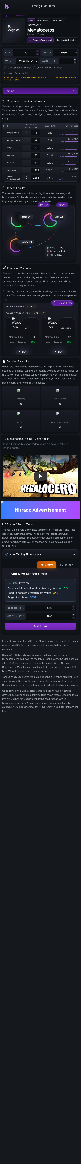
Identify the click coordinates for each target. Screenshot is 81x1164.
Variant (10, 60)
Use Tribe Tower (16, 72)
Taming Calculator (66, 40)
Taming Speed (49, 60)
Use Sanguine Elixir (18, 67)
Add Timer (40, 626)
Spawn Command (42, 40)
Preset (47, 52)
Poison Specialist (15, 306)
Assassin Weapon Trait (18, 312)
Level (8, 52)
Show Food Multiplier (48, 67)
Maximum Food (15, 616)
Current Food (15, 607)
